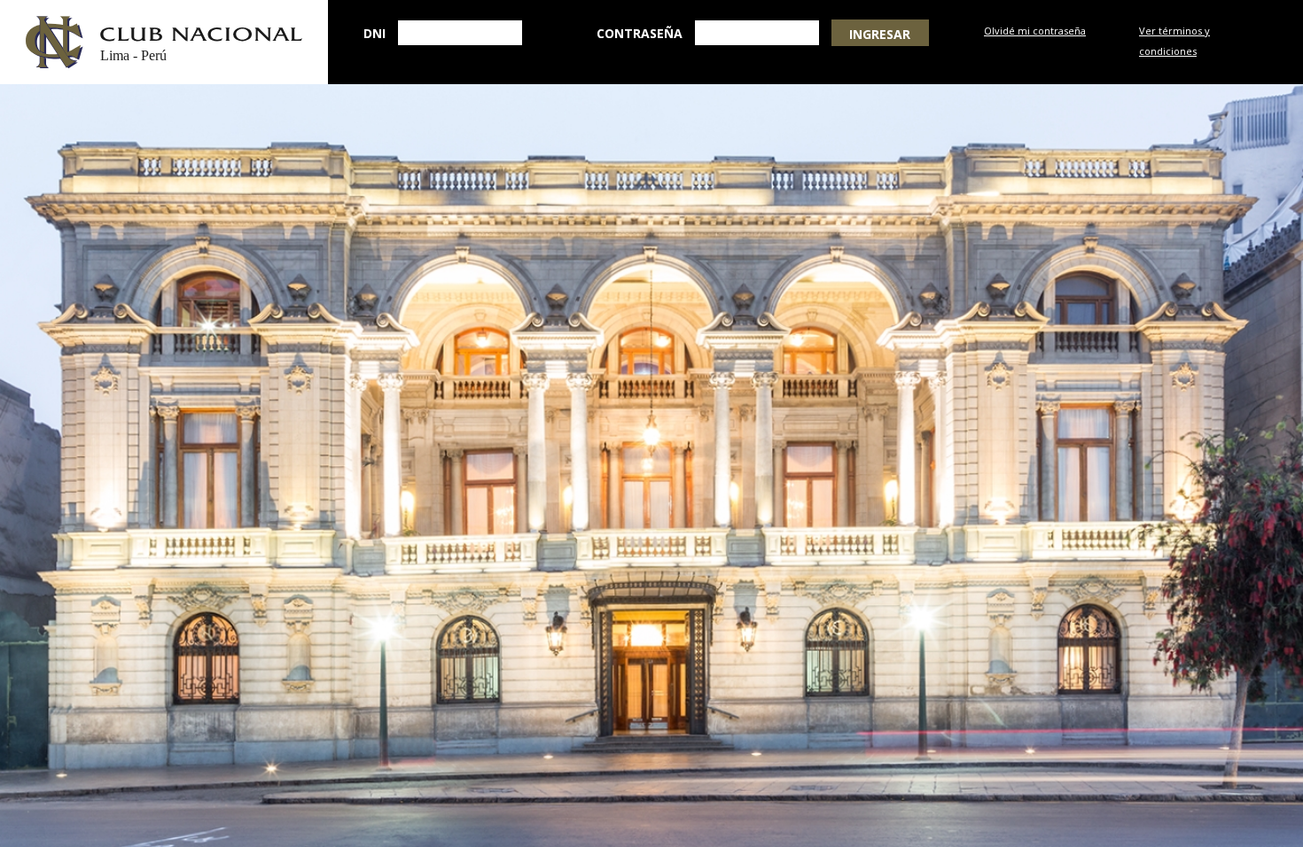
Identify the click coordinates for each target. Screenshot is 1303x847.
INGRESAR (879, 34)
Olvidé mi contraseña (1035, 30)
